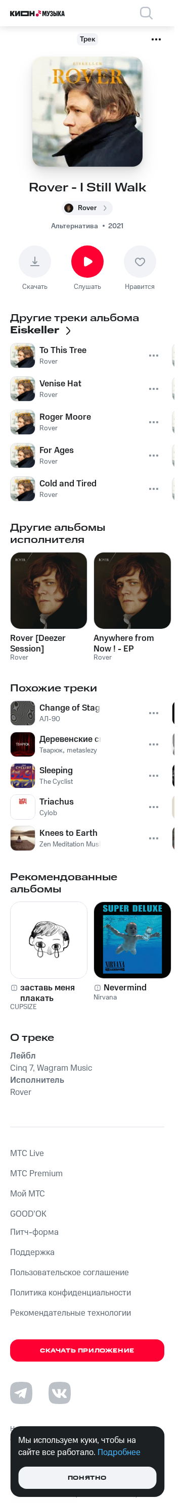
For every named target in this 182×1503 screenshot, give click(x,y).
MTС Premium (36, 1174)
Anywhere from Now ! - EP (124, 643)
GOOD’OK (28, 1214)
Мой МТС (27, 1194)
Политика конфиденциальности (70, 1293)
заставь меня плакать (47, 993)
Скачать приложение (87, 1350)
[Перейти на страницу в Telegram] (21, 1393)
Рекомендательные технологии (70, 1313)
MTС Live (27, 1153)
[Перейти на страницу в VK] (60, 1393)
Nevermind (125, 988)
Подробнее (119, 1452)
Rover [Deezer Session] (38, 643)
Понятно (87, 1478)
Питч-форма (34, 1232)
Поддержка (32, 1252)
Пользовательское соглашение (69, 1273)
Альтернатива (74, 226)
